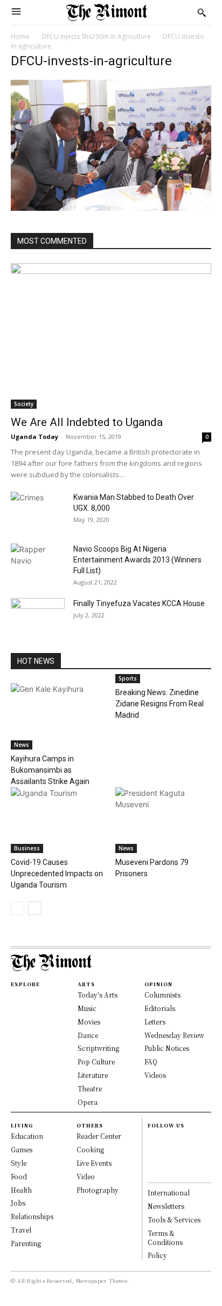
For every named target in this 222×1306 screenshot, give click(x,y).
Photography (98, 1189)
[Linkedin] (152, 1161)
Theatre (90, 1088)
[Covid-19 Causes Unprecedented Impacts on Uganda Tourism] (59, 820)
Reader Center (99, 1135)
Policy (157, 1255)
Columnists (162, 994)
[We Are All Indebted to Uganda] (111, 336)
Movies (89, 1021)
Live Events (94, 1162)
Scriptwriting (98, 1048)
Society (23, 404)
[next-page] (34, 908)
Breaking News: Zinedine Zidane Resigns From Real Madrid (159, 703)
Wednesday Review (174, 1035)
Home (20, 36)
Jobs (18, 1202)
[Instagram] (152, 1149)
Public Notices (166, 1048)
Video (86, 1176)
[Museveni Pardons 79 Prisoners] (163, 820)
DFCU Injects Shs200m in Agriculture (96, 36)
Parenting (26, 1243)
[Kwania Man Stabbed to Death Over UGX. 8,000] (38, 511)
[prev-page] (17, 908)
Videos (155, 1075)
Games (21, 1149)
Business (27, 848)
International (169, 1192)
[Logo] (106, 12)
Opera (88, 1101)
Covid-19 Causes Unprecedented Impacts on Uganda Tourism (57, 873)
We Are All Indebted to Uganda (87, 422)
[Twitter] (152, 1172)
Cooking (90, 1149)
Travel (21, 1229)
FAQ (150, 1061)
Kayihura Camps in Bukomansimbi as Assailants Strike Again (50, 770)
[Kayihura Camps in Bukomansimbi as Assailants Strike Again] (59, 716)
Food (19, 1176)
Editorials (159, 1008)
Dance (88, 1035)
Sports (128, 678)
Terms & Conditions (165, 1237)
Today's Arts (97, 994)
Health (21, 1189)
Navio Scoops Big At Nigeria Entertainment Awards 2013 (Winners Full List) (137, 560)
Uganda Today (34, 436)
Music (87, 1008)
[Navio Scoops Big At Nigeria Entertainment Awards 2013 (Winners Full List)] (38, 561)
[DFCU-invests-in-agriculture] (111, 207)
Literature (93, 1075)
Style (18, 1162)
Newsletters (166, 1206)
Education (27, 1135)
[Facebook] (152, 1138)
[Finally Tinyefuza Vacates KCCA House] (38, 617)
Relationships (32, 1216)
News (21, 744)
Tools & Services (174, 1219)
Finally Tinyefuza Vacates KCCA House (139, 603)
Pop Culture (96, 1061)
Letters (154, 1021)
